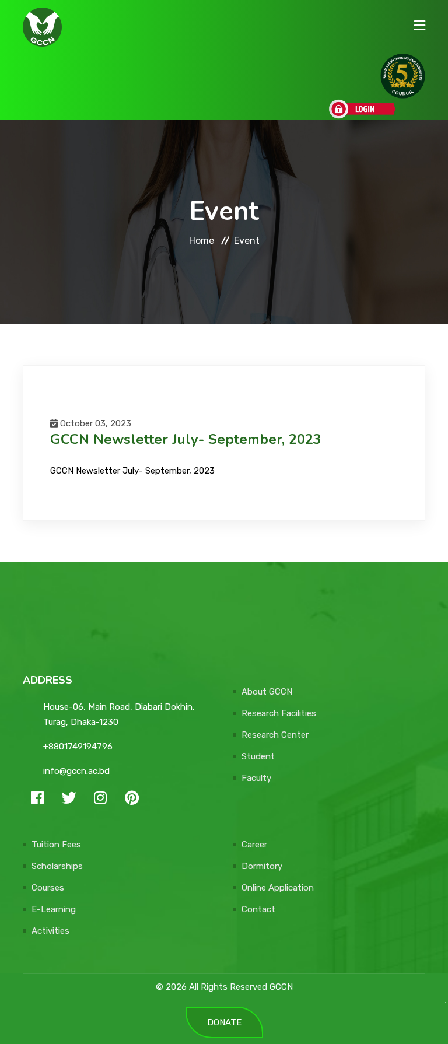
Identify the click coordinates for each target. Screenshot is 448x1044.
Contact (258, 909)
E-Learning (54, 909)
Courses (48, 887)
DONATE (224, 1022)
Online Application (278, 887)
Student (258, 756)
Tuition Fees (56, 844)
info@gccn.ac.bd (76, 771)
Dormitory (262, 866)
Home (201, 240)
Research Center (275, 735)
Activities (50, 931)
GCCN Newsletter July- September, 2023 (132, 470)
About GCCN (267, 691)
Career (254, 844)
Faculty (256, 778)
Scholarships (57, 866)
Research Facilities (279, 713)
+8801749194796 (78, 746)
